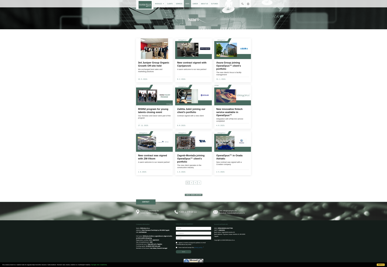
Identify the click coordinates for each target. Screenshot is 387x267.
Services (179, 4)
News (187, 4)
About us (204, 4)
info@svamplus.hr (230, 211)
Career (195, 4)
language (248, 3)
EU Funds (214, 4)
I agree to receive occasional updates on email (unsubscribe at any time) (191, 243)
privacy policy (198, 247)
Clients (170, 4)
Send (183, 252)
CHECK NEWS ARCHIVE (194, 195)
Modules (158, 4)
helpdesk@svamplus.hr (236, 213)
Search (242, 3)
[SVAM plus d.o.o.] (144, 4)
